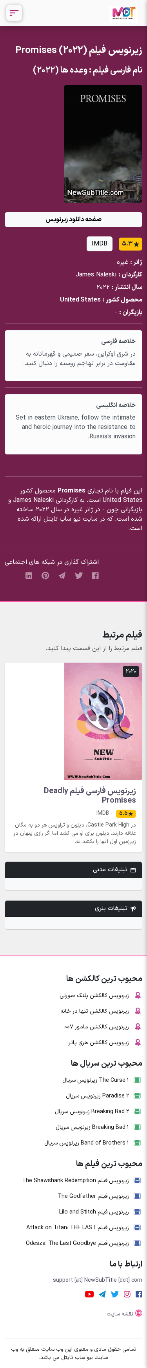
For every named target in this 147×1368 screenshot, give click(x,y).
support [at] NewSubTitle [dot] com (97, 1280)
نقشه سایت (120, 1314)
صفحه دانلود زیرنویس (73, 219)
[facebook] (95, 575)
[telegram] (61, 575)
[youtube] (89, 1294)
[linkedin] (28, 575)
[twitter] (79, 575)
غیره (122, 262)
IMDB (99, 244)
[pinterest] (45, 575)
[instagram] (127, 1294)
